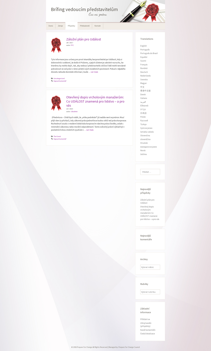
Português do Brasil (149, 53)
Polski (143, 117)
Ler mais (94, 72)
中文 (142, 87)
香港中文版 (145, 90)
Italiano (143, 98)
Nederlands (145, 75)
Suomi (143, 60)
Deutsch (144, 72)
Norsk (143, 150)
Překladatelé (85, 26)
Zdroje (60, 26)
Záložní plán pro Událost (83, 39)
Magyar (143, 83)
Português (145, 49)
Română (144, 68)
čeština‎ (143, 154)
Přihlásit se (145, 319)
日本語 (143, 113)
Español (143, 57)
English (143, 45)
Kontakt (98, 26)
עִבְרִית (143, 109)
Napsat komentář (60, 81)
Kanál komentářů (147, 330)
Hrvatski (144, 143)
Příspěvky (71, 26)
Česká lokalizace (147, 333)
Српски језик (146, 128)
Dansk (143, 94)
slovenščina (145, 139)
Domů (50, 26)
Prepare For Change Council (129, 347)
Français (144, 64)
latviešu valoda (147, 131)
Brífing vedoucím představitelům (84, 9)
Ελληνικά (144, 105)
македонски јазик (148, 146)
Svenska (144, 79)
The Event (57, 136)
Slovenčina (145, 135)
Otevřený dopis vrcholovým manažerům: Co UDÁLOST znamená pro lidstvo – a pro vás (95, 101)
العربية (143, 102)
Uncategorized (59, 78)
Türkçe (143, 124)
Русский (144, 120)
